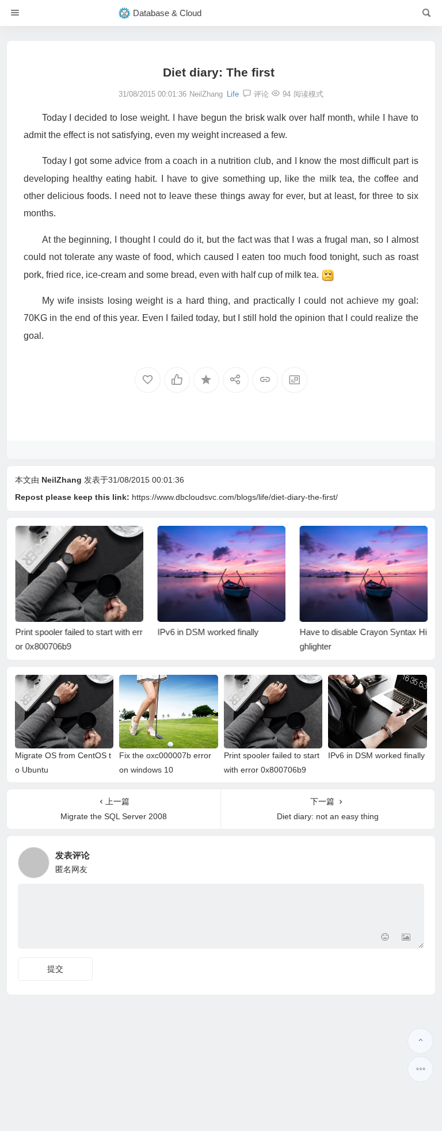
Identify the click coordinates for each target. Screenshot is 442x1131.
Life (233, 94)
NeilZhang (61, 479)
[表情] (385, 938)
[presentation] (360, 544)
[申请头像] (412, 859)
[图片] (406, 938)
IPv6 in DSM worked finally (207, 632)
